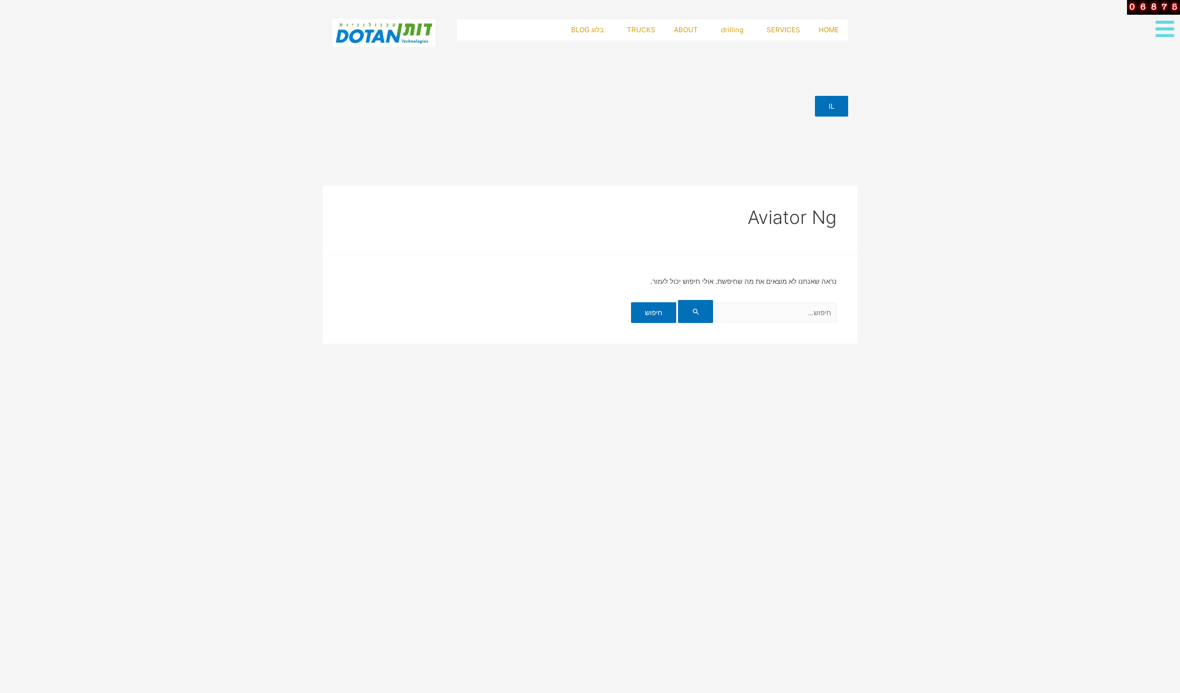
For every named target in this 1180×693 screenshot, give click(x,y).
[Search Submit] (695, 311)
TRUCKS (641, 29)
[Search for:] (756, 312)
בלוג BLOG (587, 29)
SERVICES (783, 29)
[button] (831, 106)
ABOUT (686, 29)
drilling (732, 29)
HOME (829, 29)
